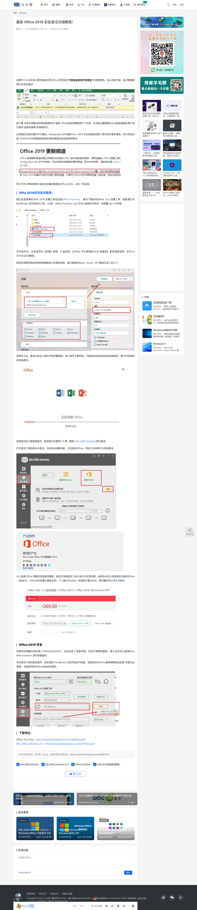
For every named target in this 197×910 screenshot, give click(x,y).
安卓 (71, 4)
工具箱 (126, 4)
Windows (54, 29)
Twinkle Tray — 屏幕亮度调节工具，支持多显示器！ (172, 174)
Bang (18, 29)
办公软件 (64, 29)
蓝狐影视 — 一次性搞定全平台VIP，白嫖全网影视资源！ (151, 194)
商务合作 (54, 893)
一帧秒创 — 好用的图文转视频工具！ (151, 154)
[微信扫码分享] (106, 906)
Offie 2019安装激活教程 (35, 193)
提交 (128, 873)
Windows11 (159, 343)
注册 (182, 4)
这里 (117, 580)
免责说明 (31, 893)
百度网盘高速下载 (162, 302)
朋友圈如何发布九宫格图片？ (151, 134)
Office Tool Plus (71, 199)
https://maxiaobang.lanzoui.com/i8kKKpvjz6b (61, 739)
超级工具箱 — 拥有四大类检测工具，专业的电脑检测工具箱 (172, 134)
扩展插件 (96, 4)
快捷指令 (112, 4)
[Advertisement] (75, 55)
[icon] (163, 897)
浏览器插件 (159, 316)
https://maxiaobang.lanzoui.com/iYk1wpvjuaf (69, 743)
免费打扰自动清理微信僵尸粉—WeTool (151, 114)
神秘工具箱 (67, 893)
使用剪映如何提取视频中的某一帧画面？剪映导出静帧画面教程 (167, 336)
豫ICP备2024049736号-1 (80, 898)
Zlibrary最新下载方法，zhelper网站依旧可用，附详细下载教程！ (172, 194)
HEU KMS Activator (85, 441)
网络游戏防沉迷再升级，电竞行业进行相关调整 (172, 154)
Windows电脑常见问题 (165, 330)
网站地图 (132, 898)
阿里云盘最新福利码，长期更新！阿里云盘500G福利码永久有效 (172, 115)
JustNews (32, 901)
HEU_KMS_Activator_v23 (29, 743)
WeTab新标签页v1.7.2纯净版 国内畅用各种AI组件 (151, 174)
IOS (82, 4)
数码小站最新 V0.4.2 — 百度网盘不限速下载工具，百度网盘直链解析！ (167, 309)
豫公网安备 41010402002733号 (111, 898)
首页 (46, 4)
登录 (174, 4)
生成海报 (98, 906)
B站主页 (42, 893)
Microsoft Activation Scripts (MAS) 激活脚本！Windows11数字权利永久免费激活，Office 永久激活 (167, 352)
